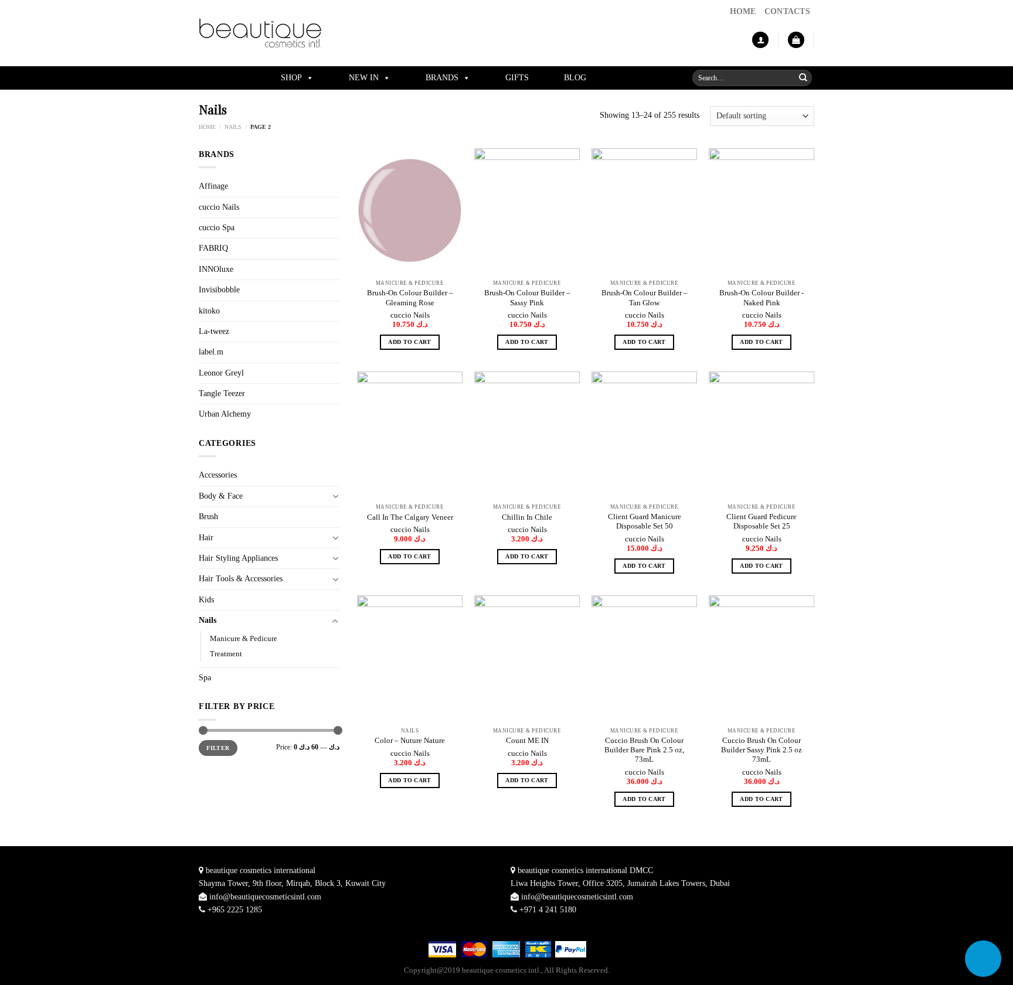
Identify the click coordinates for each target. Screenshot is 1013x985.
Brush (208, 516)
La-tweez (214, 331)
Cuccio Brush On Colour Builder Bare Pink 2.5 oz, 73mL (644, 750)
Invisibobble (219, 289)
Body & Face (221, 496)
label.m (211, 351)
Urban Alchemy (225, 414)
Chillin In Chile (527, 517)
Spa (205, 677)
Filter (217, 748)
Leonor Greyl (221, 373)
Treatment (226, 654)
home (743, 11)
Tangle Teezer (222, 393)
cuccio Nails (219, 207)
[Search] (803, 78)
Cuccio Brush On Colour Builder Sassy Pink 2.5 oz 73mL (761, 750)
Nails (233, 127)
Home (207, 127)
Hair (206, 537)
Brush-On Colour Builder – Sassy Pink (527, 297)
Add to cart (409, 342)
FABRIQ (213, 248)
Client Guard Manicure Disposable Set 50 (644, 521)
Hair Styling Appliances (238, 558)
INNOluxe (216, 269)
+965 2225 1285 (235, 909)
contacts (787, 11)
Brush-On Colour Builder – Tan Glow (644, 297)
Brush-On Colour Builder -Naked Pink (761, 297)
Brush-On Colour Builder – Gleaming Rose (410, 297)
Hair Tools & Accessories (241, 578)
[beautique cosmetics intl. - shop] (260, 33)
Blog (575, 77)
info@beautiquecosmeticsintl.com (265, 896)
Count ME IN (527, 741)
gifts (517, 77)
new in (364, 77)
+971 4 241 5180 (547, 909)
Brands (442, 77)
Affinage (213, 186)
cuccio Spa (216, 227)
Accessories (218, 475)
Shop (291, 77)
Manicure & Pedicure (243, 639)
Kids (206, 599)
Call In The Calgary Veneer (410, 517)
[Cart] (796, 40)
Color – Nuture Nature (410, 741)
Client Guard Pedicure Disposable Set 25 (761, 521)
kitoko (209, 310)
